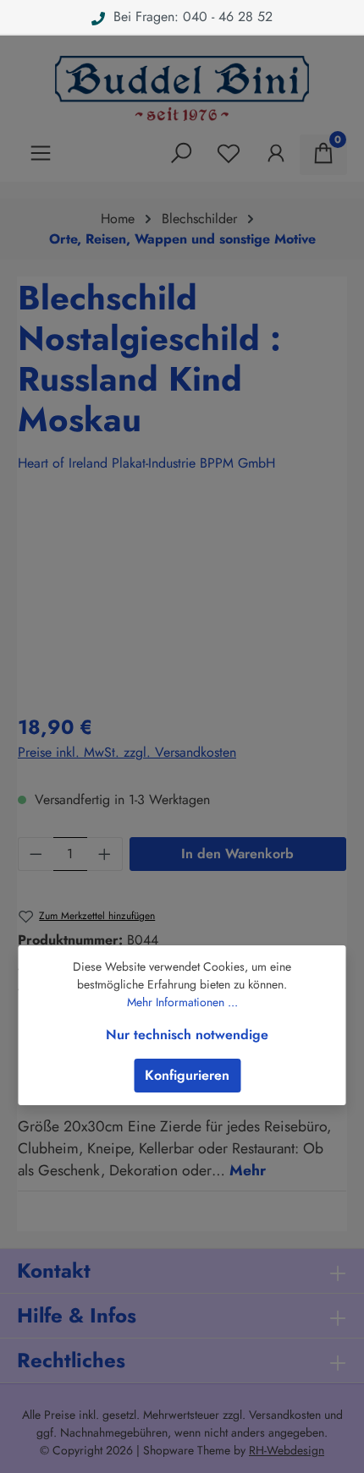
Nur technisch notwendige (187, 1034)
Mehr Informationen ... (182, 1002)
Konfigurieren (187, 1075)
